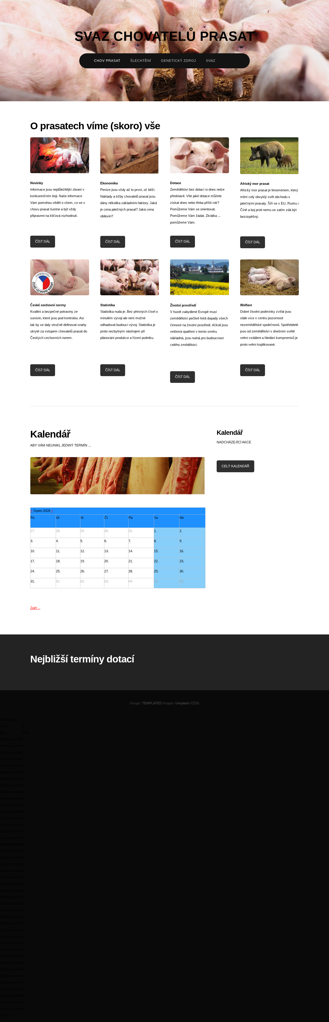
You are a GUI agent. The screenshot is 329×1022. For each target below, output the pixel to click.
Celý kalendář (235, 466)
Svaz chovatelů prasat (165, 36)
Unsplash (182, 703)
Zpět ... (35, 608)
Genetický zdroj (178, 61)
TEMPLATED (152, 703)
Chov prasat (107, 61)
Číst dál (42, 241)
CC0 (194, 703)
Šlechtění (140, 61)
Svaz (210, 61)
